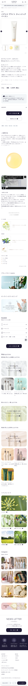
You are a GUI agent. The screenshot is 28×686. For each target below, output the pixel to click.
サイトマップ (4, 658)
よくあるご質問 (4, 660)
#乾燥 (3, 125)
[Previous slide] (1, 31)
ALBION (16, 655)
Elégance (17, 660)
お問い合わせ (4, 662)
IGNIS (2, 11)
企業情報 (3, 674)
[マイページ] (22, 2)
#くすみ (6, 125)
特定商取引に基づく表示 (5, 672)
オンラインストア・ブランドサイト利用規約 (9, 670)
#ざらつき (10, 125)
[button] (5, 47)
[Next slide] (26, 31)
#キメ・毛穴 (15, 125)
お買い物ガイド (4, 655)
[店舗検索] (5, 2)
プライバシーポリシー (5, 665)
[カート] (25, 2)
